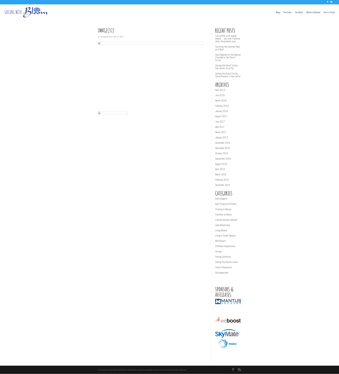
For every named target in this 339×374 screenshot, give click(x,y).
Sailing (218, 251)
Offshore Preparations (225, 246)
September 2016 (223, 158)
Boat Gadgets (221, 198)
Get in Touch (329, 12)
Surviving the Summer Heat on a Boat (227, 48)
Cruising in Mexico (223, 209)
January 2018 (221, 111)
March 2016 (220, 174)
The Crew (287, 12)
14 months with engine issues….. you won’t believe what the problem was (227, 38)
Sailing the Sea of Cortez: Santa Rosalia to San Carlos (227, 75)
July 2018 (220, 95)
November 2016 (222, 148)
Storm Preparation (223, 267)
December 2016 (222, 142)
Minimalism (220, 241)
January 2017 (221, 137)
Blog (278, 12)
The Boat (299, 12)
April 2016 (220, 169)
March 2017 (220, 132)
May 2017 (219, 127)
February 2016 (222, 179)
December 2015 (222, 185)
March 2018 (220, 100)
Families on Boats (223, 214)
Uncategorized (221, 272)
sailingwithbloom (106, 36)
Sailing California (223, 256)
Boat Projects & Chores (225, 204)
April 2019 (220, 90)
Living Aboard (221, 230)
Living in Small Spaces (225, 235)
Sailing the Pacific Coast (226, 262)
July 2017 (220, 121)
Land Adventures (222, 225)
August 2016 (221, 164)
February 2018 (222, 106)
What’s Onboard (313, 12)
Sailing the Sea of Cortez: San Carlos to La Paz (226, 67)
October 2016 (221, 153)
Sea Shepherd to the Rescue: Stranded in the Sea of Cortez (228, 57)
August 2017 (221, 116)
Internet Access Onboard (226, 219)
